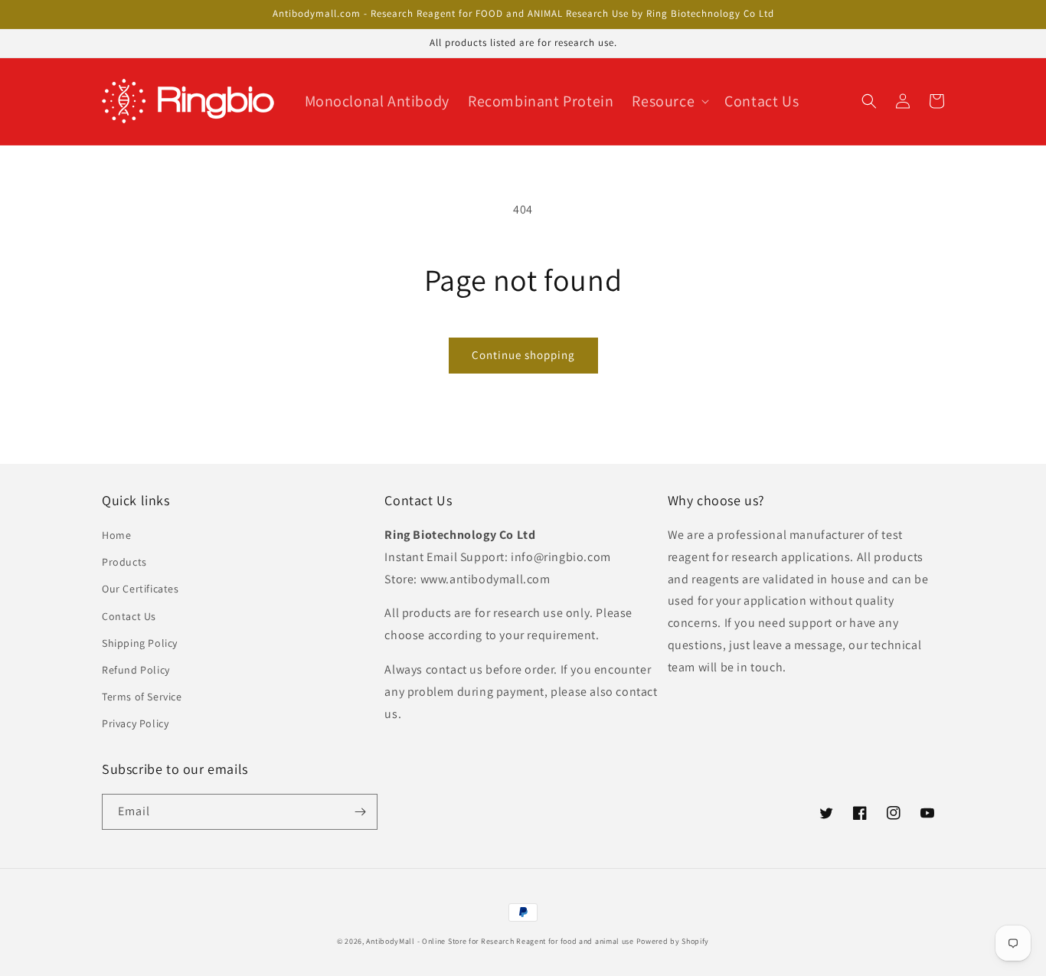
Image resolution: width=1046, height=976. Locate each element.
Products (124, 562)
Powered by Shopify (673, 941)
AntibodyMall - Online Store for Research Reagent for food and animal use (499, 941)
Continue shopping (523, 355)
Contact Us (129, 616)
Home (116, 535)
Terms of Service (142, 696)
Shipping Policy (140, 643)
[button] (669, 101)
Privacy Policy (135, 723)
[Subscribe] (360, 812)
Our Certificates (140, 589)
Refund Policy (136, 670)
